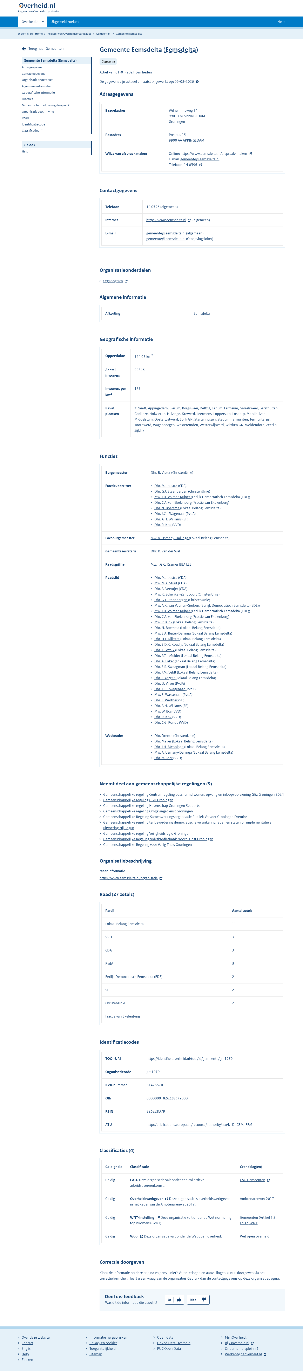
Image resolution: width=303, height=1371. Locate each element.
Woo (134, 1236)
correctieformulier (113, 1278)
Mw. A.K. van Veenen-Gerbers (177, 605)
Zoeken (27, 1359)
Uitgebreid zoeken (64, 21)
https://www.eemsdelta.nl (166, 220)
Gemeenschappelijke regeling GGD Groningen (138, 800)
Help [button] (281, 21)
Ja (169, 1300)
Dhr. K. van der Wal (165, 551)
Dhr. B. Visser (161, 472)
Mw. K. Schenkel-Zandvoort (176, 594)
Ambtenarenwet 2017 (257, 1198)
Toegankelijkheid (102, 1348)
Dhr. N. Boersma (167, 508)
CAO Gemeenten (252, 1180)
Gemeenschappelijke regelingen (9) (46, 105)
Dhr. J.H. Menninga (169, 747)
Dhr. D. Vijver (164, 683)
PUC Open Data (169, 1348)
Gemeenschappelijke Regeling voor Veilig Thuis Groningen (147, 844)
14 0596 (190, 164)
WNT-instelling (142, 1217)
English (27, 1348)
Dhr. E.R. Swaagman (170, 666)
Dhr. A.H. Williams (168, 519)
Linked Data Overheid (173, 1343)
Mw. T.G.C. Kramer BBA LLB (171, 564)
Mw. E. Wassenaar (168, 694)
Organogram (113, 281)
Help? (197, 81)
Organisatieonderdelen (38, 80)
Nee (193, 1300)
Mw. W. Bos (163, 711)
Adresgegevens (32, 67)
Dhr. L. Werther (166, 700)
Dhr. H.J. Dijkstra (167, 639)
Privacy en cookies (103, 1343)
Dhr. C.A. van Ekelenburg (173, 502)
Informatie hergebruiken (108, 1337)
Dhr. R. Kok (163, 524)
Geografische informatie (38, 93)
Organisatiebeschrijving (38, 111)
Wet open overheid (254, 1236)
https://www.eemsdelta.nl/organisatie (129, 878)
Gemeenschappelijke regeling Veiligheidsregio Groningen (146, 833)
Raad (25, 118)
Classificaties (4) (32, 130)
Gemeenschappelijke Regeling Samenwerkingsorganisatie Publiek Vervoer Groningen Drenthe (175, 816)
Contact (27, 1343)
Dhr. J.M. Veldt (165, 672)
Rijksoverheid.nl (237, 1343)
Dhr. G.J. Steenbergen (171, 491)
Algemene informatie (36, 86)
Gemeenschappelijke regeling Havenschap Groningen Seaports (151, 805)
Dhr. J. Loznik (164, 650)
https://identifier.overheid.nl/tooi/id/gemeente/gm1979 (190, 1058)
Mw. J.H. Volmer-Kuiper (172, 497)
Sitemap (95, 1354)
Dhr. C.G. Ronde (166, 722)
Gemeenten (103, 33)
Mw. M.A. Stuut (166, 583)
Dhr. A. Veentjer (166, 588)
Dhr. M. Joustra (166, 485)
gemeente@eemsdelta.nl (199, 159)
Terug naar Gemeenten (46, 48)
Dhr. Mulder (163, 758)
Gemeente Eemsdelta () (50, 60)
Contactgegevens (33, 74)
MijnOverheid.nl (237, 1337)
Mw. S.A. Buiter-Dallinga (173, 633)
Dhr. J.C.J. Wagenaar (170, 513)
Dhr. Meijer (163, 741)
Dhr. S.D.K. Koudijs (169, 644)
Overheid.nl (30, 23)
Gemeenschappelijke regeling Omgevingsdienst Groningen (148, 811)
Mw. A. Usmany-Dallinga (170, 538)
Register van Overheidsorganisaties (69, 33)
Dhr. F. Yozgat (165, 678)
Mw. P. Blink (163, 622)
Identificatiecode (33, 124)
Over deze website (36, 1337)
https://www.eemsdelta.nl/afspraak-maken (214, 153)
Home (39, 33)
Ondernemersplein (239, 1348)
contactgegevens (224, 1278)
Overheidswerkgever (146, 1198)
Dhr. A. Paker (164, 661)
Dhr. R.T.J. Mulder (167, 655)
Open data (165, 1337)
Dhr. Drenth (163, 735)
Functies (27, 99)
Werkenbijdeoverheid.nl (243, 1354)
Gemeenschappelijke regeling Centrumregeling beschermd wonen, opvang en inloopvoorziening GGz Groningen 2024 (193, 794)
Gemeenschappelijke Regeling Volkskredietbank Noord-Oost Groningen (158, 839)
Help (25, 151)
